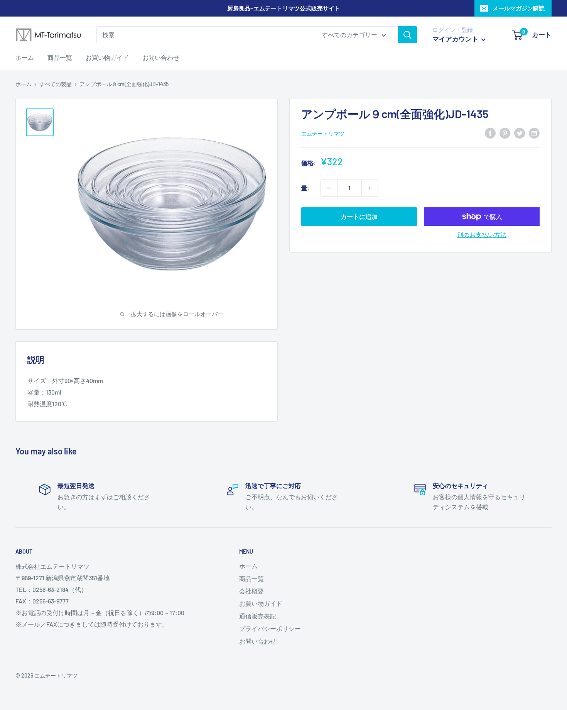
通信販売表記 (257, 616)
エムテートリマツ (322, 133)
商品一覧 (59, 57)
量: (305, 187)
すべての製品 (55, 84)
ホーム (24, 57)
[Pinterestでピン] (505, 133)
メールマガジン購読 (519, 8)
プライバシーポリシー (270, 628)
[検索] (407, 34)
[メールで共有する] (534, 133)
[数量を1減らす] (329, 188)
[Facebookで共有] (490, 133)
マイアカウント (455, 38)
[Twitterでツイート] (519, 133)
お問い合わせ (160, 57)
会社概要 (251, 591)
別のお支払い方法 (481, 234)
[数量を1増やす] (370, 188)
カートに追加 (359, 216)
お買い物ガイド (107, 57)
